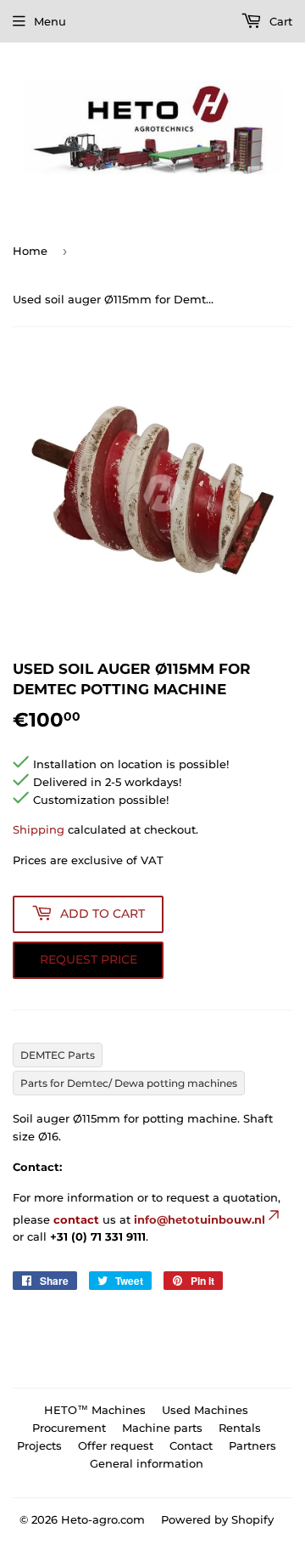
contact (76, 1219)
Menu (50, 21)
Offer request (115, 1445)
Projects (39, 1445)
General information (146, 1463)
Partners (252, 1445)
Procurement (69, 1427)
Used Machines (205, 1410)
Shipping (38, 829)
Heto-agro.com (103, 1519)
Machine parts (162, 1427)
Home (30, 250)
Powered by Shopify (217, 1519)
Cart (279, 21)
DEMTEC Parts (57, 1055)
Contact (191, 1445)
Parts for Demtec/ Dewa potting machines (128, 1083)
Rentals (240, 1427)
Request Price (88, 959)
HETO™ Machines (95, 1410)
